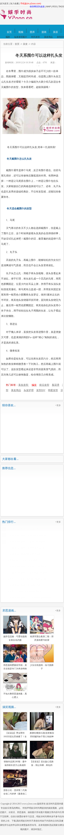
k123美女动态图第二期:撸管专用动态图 (26, 548)
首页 (9, 32)
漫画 (43, 32)
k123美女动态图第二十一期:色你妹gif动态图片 (29, 597)
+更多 (58, 405)
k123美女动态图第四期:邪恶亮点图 (24, 554)
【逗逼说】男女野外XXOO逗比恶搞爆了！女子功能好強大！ (15, 734)
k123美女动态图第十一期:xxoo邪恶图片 (26, 541)
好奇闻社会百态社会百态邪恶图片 (23, 560)
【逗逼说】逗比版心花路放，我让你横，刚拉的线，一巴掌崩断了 (42, 763)
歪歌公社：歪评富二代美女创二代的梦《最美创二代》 (15, 792)
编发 (8, 37)
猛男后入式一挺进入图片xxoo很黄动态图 (26, 579)
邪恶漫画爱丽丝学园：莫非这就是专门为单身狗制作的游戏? (15, 667)
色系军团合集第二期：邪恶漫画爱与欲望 (42, 638)
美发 (25, 44)
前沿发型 (44, 384)
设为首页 (4, 3)
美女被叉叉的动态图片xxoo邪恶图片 (24, 591)
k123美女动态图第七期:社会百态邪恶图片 (27, 566)
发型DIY (40, 390)
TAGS (61, 6)
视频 (20, 32)
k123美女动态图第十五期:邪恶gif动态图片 (27, 572)
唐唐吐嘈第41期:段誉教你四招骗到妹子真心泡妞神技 (42, 734)
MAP (48, 6)
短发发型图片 (20, 37)
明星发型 (53, 390)
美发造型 (23, 384)
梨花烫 (55, 384)
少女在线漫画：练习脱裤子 (42, 667)
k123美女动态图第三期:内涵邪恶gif (24, 529)
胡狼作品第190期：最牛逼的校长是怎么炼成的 (15, 763)
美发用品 (48, 37)
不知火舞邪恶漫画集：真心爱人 (15, 695)
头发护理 (29, 390)
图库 (32, 32)
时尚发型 (35, 37)
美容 (55, 32)
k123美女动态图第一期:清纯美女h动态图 (26, 535)
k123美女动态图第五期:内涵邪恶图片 (25, 585)
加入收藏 (14, 3)
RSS (54, 6)
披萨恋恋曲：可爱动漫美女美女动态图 (15, 638)
